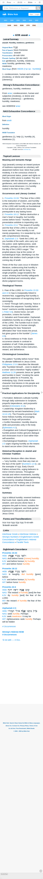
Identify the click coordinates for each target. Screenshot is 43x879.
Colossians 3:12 (17, 406)
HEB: (4, 556)
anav (10, 93)
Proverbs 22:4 (11, 225)
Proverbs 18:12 (12, 214)
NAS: (4, 558)
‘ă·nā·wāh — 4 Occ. (11, 640)
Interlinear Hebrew (27, 534)
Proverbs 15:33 (12, 198)
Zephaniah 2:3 (11, 238)
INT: (4, 564)
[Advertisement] (21, 690)
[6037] (3, 397)
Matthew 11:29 (9, 372)
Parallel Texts (22, 542)
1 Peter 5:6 (7, 312)
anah (9, 120)
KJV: (4, 561)
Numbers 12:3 (29, 464)
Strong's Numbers (10, 537)
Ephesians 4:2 (9, 427)
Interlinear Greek (10, 534)
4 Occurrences (9, 626)
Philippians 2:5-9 (10, 364)
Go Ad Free (4, 874)
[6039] (40, 397)
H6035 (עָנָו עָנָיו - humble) (28, 69)
